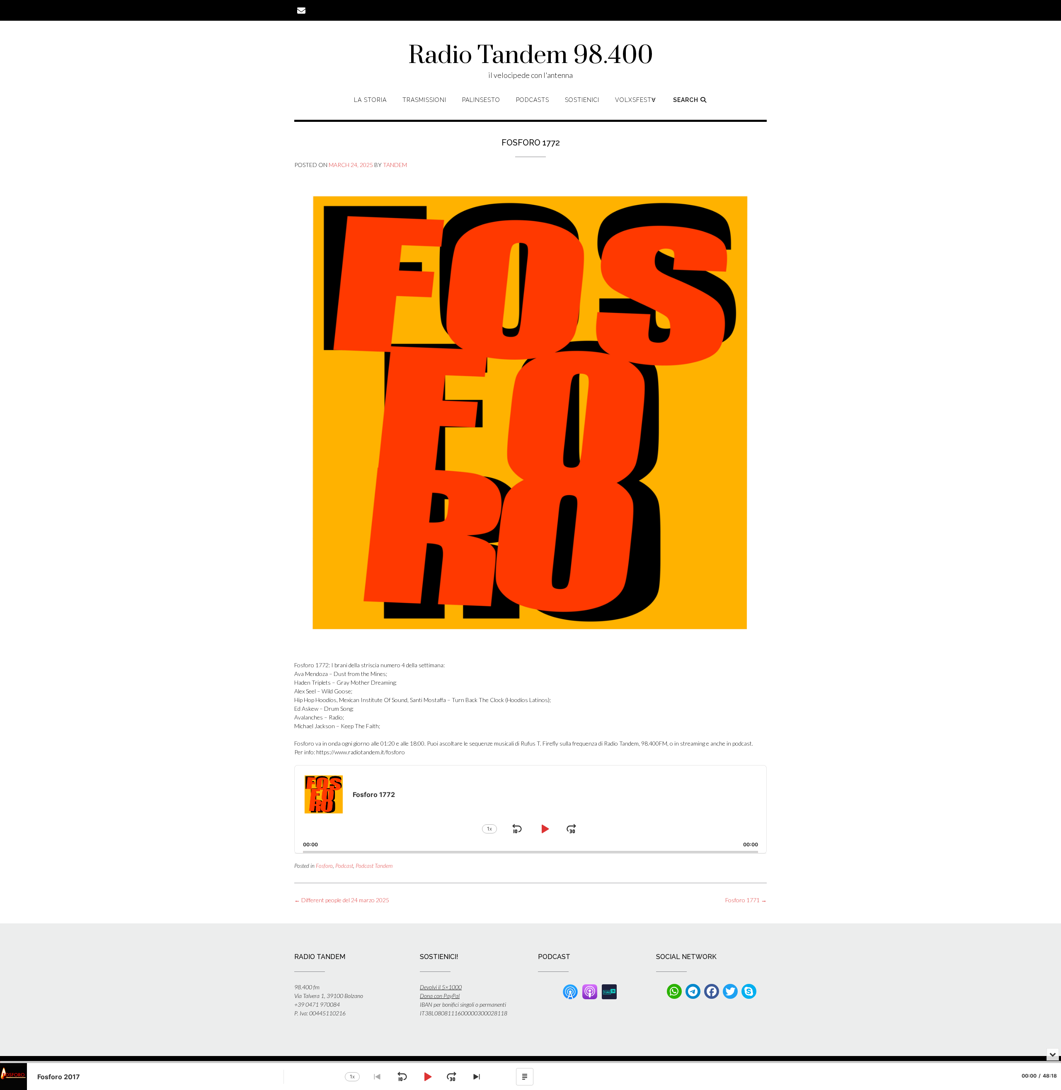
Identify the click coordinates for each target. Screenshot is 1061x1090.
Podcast (344, 865)
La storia (370, 100)
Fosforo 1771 (746, 899)
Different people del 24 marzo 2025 (341, 899)
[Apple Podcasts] (590, 990)
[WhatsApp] (674, 991)
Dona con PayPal (440, 995)
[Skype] (748, 991)
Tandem (395, 164)
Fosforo (324, 865)
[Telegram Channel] (693, 991)
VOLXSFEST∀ (635, 100)
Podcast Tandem (374, 865)
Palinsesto (481, 100)
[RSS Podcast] (570, 990)
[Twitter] (730, 991)
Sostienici (582, 100)
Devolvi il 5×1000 (441, 987)
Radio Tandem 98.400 (530, 55)
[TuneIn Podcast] (609, 990)
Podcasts (532, 100)
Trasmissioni (424, 100)
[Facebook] (711, 991)
